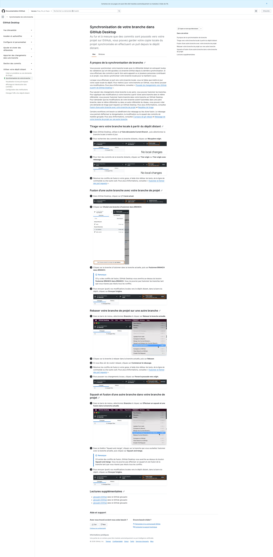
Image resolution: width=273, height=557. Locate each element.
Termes (108, 541)
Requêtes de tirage (145, 107)
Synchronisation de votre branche (21, 17)
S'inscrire (266, 11)
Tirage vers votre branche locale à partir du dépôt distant (125, 126)
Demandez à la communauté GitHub (147, 524)
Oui (95, 524)
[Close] (267, 3)
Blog (151, 541)
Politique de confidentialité (98, 528)
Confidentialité (118, 541)
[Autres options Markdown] (201, 28)
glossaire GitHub (100, 497)
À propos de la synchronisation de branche (116, 62)
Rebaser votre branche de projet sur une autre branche (124, 310)
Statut (126, 541)
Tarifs (132, 541)
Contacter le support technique (146, 527)
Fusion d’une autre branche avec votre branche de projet (113, 107)
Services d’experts (142, 541)
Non (104, 524)
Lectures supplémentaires (106, 491)
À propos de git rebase (142, 117)
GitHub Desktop (11, 22)
